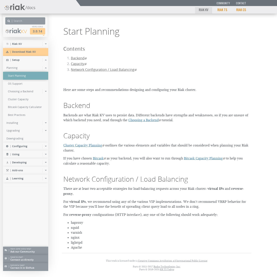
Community (223, 3)
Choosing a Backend (143, 120)
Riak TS (222, 9)
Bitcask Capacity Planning (203, 158)
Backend (77, 58)
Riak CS (241, 9)
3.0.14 (37, 31)
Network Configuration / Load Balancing (102, 69)
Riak (18, 31)
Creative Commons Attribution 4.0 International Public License (172, 260)
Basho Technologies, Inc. (167, 266)
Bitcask (98, 158)
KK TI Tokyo (167, 269)
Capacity (77, 64)
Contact (241, 3)
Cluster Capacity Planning (82, 145)
